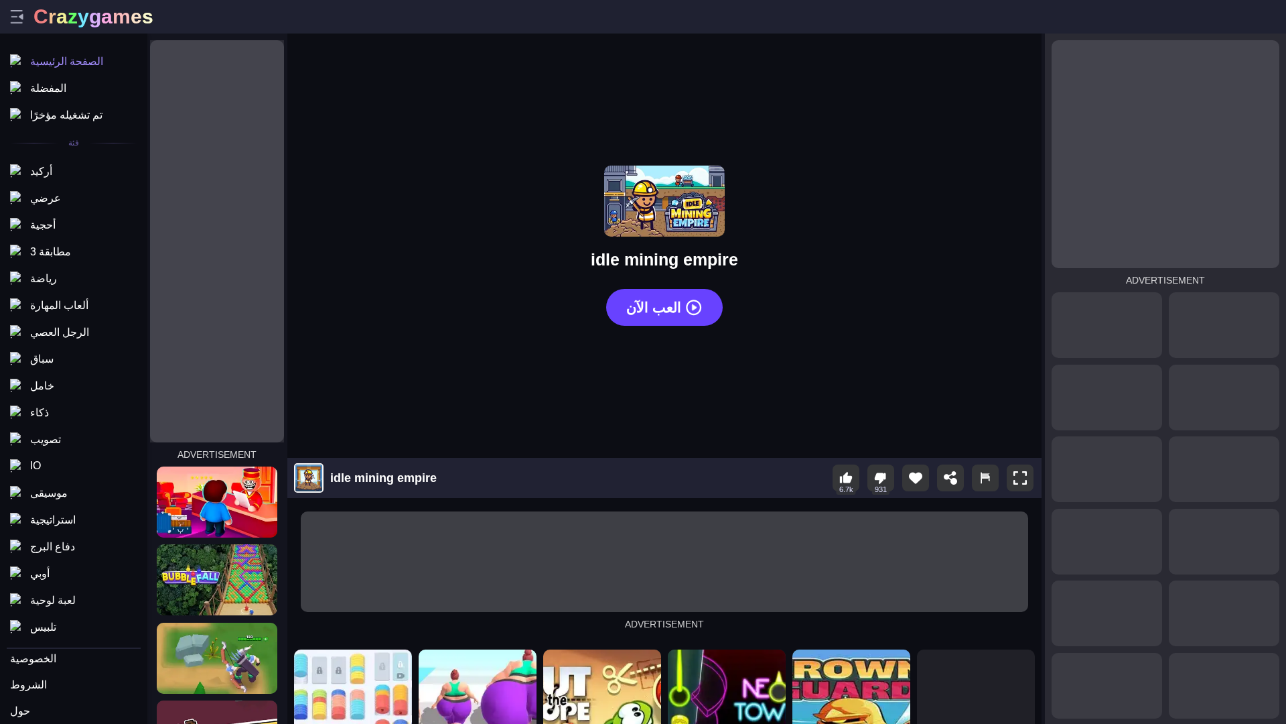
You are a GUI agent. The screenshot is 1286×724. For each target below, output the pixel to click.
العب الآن (653, 307)
